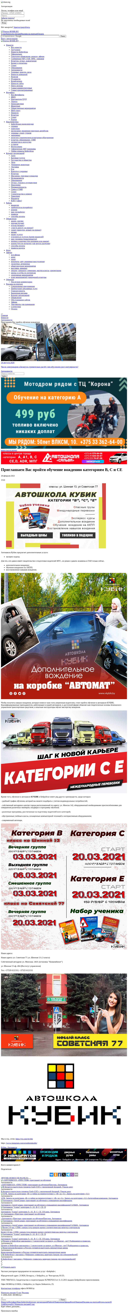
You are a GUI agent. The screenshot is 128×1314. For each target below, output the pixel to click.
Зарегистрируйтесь (22, 27)
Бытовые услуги (18, 158)
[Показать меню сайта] (2, 313)
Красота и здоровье (19, 171)
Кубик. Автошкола (9, 1147)
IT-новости (15, 79)
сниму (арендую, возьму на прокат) (26, 230)
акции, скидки (17, 221)
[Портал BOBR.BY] (10, 31)
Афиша (9, 252)
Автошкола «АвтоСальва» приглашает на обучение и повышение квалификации (35, 1205)
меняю (14, 232)
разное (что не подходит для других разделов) (30, 243)
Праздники (15, 185)
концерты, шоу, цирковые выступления (27, 261)
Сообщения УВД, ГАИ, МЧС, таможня (27, 59)
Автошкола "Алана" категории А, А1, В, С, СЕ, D (22, 1212)
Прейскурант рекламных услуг (24, 289)
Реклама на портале (29, 34)
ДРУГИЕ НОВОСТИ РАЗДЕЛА (14, 1178)
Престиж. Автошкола (58, 1185)
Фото (8, 250)
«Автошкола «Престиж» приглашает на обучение (22, 1218)
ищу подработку (18, 212)
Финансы (15, 198)
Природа (14, 113)
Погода (9, 1304)
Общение (10, 280)
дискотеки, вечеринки (20, 264)
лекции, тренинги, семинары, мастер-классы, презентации (36, 270)
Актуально (15, 50)
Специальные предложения (23, 286)
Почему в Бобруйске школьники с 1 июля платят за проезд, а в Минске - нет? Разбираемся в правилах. (45, 1245)
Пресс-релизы (17, 86)
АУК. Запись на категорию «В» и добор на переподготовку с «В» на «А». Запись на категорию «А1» (44, 1198)
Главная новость (18, 291)
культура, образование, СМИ (23, 140)
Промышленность (18, 187)
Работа (9, 203)
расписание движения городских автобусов (29, 131)
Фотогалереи (16, 147)
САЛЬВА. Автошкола (79, 1205)
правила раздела (18, 248)
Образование (16, 68)
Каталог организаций (15, 153)
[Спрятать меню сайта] (2, 1297)
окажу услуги (17, 234)
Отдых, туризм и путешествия (24, 183)
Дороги (14, 101)
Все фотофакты (17, 95)
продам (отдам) (17, 223)
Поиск (63, 36)
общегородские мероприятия (23, 266)
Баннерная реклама (19, 293)
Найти (4, 376)
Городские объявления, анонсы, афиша (27, 56)
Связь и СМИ (17, 189)
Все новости (16, 47)
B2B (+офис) (16, 201)
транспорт (15, 128)
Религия (14, 77)
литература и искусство (21, 142)
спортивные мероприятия (22, 275)
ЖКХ (13, 97)
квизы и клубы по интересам (23, 273)
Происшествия (17, 104)
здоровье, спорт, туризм (21, 133)
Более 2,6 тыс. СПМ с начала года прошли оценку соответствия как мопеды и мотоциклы (39, 1232)
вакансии (15, 205)
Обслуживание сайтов (20, 300)
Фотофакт (10, 92)
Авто (13, 156)
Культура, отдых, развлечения (23, 61)
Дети (13, 162)
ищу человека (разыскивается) (24, 239)
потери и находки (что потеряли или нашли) (30, 241)
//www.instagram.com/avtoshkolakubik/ (21, 1143)
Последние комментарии (21, 282)
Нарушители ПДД (19, 99)
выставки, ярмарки (19, 268)
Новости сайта (17, 83)
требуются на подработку (22, 207)
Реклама (25, 1293)
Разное (14, 119)
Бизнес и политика (19, 63)
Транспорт (15, 196)
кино (13, 257)
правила (14, 214)
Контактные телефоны (10, 1288)
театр (13, 259)
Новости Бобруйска (19, 52)
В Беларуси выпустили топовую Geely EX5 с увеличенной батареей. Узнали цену (36, 1191)
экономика (15, 135)
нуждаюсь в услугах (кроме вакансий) (27, 237)
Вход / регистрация (9, 39)
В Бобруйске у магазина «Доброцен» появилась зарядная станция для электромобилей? (38, 1259)
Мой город (15, 110)
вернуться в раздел (9, 450)
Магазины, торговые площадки (24, 176)
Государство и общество (21, 160)
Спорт (13, 65)
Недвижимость (17, 178)
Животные (15, 106)
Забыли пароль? (8, 18)
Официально (16, 54)
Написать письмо (13, 34)
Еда (12, 169)
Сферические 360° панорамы (23, 149)
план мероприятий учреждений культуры (28, 277)
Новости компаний (19, 74)
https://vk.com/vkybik (24, 1139)
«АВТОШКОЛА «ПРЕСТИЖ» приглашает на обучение (25, 1185)
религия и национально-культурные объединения (32, 137)
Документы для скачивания (22, 304)
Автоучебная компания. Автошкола (103, 1198)
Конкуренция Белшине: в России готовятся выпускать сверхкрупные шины (33, 1252)
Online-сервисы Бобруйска (22, 151)
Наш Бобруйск (12, 122)
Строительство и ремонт (21, 194)
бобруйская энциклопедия (22, 124)
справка (14, 126)
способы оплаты (18, 216)
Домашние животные (20, 165)
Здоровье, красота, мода (21, 72)
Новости (9, 45)
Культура (15, 115)
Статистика (16, 307)
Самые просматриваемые (22, 90)
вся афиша (15, 255)
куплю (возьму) (17, 225)
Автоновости (16, 70)
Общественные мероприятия (23, 108)
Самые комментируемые (21, 88)
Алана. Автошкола (52, 1212)
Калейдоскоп (16, 81)
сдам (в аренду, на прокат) (22, 228)
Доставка (15, 167)
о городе (14, 144)
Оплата (41, 34)
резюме (14, 210)
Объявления (11, 219)
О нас (3, 34)
